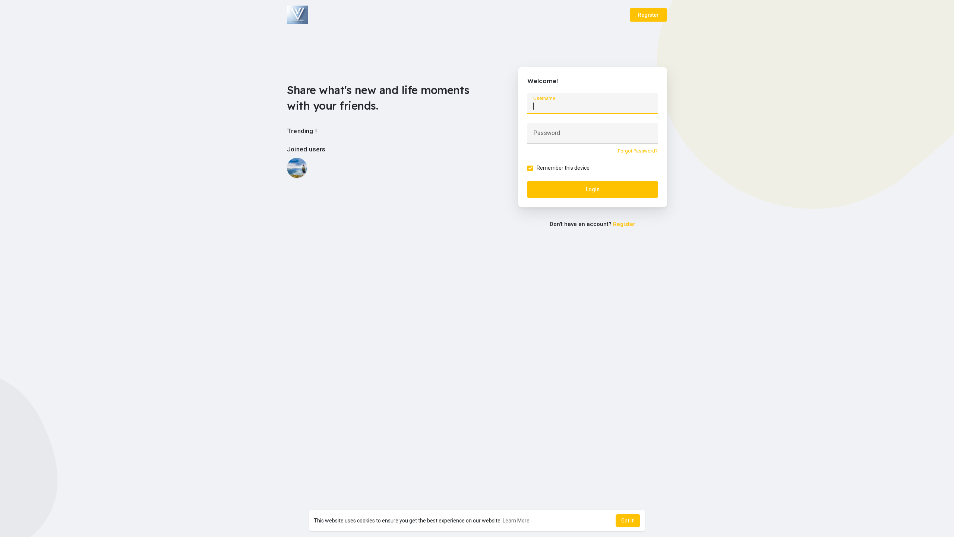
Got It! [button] (628, 521)
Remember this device (563, 168)
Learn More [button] (516, 521)
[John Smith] (297, 168)
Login (593, 189)
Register (648, 15)
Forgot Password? (638, 151)
